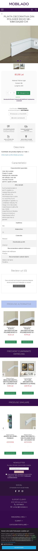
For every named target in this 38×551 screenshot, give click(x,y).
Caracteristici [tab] (19, 163)
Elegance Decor (11, 327)
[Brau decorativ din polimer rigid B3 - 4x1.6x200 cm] (28, 421)
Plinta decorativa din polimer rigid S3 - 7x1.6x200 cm (27, 330)
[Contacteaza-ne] (27, 9)
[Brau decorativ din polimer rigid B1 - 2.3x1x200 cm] (10, 369)
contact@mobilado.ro (20, 507)
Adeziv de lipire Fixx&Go (10, 437)
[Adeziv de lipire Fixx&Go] (10, 421)
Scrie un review (19, 286)
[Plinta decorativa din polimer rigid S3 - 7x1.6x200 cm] (27, 318)
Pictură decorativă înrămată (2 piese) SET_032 (28, 382)
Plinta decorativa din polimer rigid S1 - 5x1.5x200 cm (11, 330)
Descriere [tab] (19, 147)
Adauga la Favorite (18, 114)
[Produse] (2, 10)
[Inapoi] (1, 14)
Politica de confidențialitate (8, 542)
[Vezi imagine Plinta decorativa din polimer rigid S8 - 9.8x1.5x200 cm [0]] (16, 66)
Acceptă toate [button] (18, 547)
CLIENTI (18, 521)
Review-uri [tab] (19, 270)
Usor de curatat (7, 171)
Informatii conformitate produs (12, 155)
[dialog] (19, 539)
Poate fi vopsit (7, 173)
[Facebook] (15, 491)
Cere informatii (19, 118)
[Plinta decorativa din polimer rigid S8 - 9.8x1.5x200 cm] (19, 44)
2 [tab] (20, 60)
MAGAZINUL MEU (18, 517)
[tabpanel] (19, 44)
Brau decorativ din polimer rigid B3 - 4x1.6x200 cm (28, 438)
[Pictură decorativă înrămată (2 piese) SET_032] (28, 369)
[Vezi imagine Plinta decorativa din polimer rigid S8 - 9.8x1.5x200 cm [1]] (22, 66)
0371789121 (20, 504)
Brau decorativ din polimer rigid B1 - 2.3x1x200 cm (10, 382)
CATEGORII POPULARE (18, 524)
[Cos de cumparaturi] (32, 9)
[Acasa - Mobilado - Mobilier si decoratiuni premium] (19, 4)
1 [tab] (18, 60)
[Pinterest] (19, 491)
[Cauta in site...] (36, 9)
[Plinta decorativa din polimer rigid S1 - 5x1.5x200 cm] (11, 318)
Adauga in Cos (24, 93)
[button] (19, 544)
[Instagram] (22, 491)
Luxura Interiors (28, 378)
